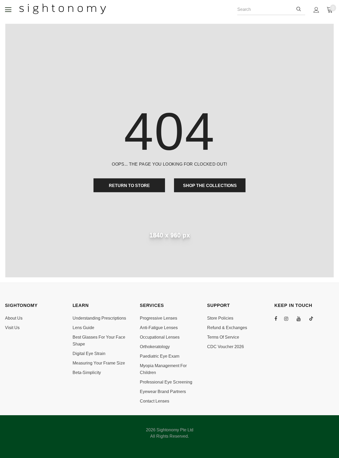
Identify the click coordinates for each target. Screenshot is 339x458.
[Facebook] (279, 318)
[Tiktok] (314, 318)
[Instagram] (289, 318)
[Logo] (62, 9)
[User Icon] (316, 10)
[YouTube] (301, 318)
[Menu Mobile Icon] (8, 10)
